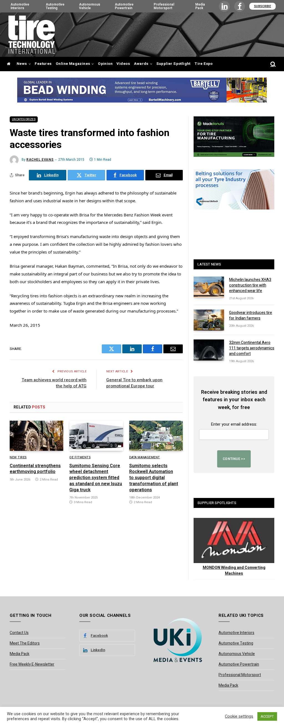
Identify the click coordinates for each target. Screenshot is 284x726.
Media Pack (200, 6)
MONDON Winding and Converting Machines (234, 570)
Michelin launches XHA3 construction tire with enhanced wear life (250, 285)
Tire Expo (203, 64)
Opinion (105, 64)
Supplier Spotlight (173, 64)
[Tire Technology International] (31, 35)
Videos (123, 64)
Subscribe (262, 6)
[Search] (272, 64)
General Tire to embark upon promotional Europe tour (134, 383)
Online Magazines (73, 64)
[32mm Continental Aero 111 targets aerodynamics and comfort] (209, 350)
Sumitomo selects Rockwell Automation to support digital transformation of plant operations (153, 478)
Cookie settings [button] (239, 716)
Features (43, 64)
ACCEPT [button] (267, 716)
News (22, 64)
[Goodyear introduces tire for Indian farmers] (209, 320)
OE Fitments (79, 457)
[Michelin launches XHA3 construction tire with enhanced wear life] (209, 287)
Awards (141, 64)
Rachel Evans (40, 159)
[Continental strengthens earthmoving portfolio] (36, 436)
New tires (18, 457)
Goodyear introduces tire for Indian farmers (250, 315)
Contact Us (19, 633)
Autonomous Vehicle (89, 6)
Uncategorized (24, 119)
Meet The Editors (25, 643)
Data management (144, 457)
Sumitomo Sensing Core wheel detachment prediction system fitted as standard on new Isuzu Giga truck (95, 478)
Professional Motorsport (164, 6)
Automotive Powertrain (124, 6)
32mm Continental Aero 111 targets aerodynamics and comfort (251, 348)
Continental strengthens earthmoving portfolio (35, 469)
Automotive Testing (55, 6)
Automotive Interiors (20, 6)
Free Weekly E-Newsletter (32, 664)
